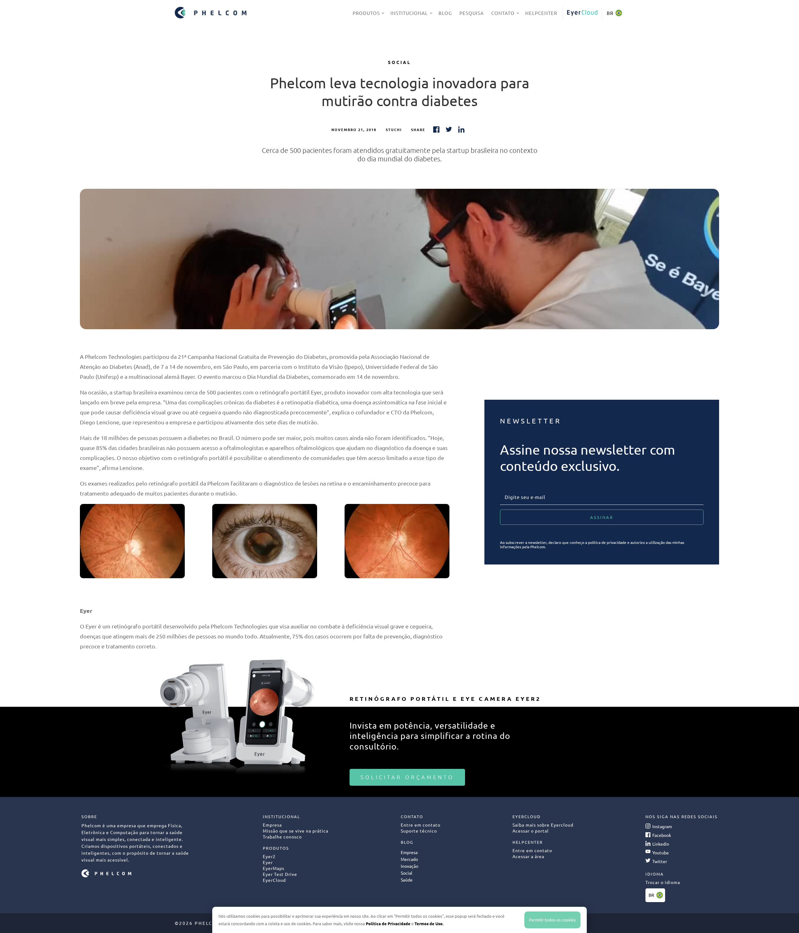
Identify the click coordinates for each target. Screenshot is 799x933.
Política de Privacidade (388, 923)
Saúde (407, 879)
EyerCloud (582, 13)
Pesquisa (471, 13)
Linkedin (660, 844)
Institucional (409, 13)
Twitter (659, 861)
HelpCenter (541, 13)
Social (399, 62)
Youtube (660, 852)
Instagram (662, 826)
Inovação (409, 866)
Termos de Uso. (429, 923)
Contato (503, 13)
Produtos (366, 13)
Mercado (409, 859)
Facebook (661, 835)
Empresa (409, 852)
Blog (445, 13)
